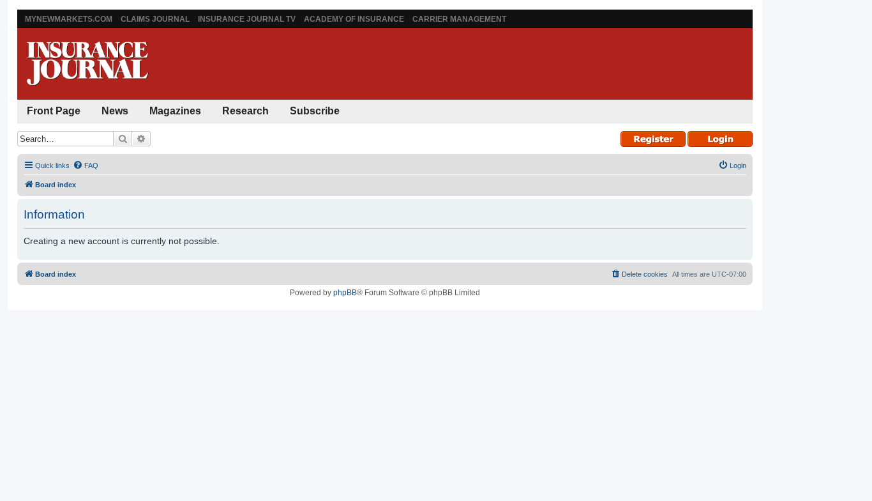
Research (245, 110)
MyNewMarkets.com (68, 19)
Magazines (175, 110)
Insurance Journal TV (247, 19)
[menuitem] (85, 165)
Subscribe (315, 110)
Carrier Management (459, 19)
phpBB (345, 292)
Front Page (53, 110)
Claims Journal (155, 19)
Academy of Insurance (354, 19)
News (114, 110)
